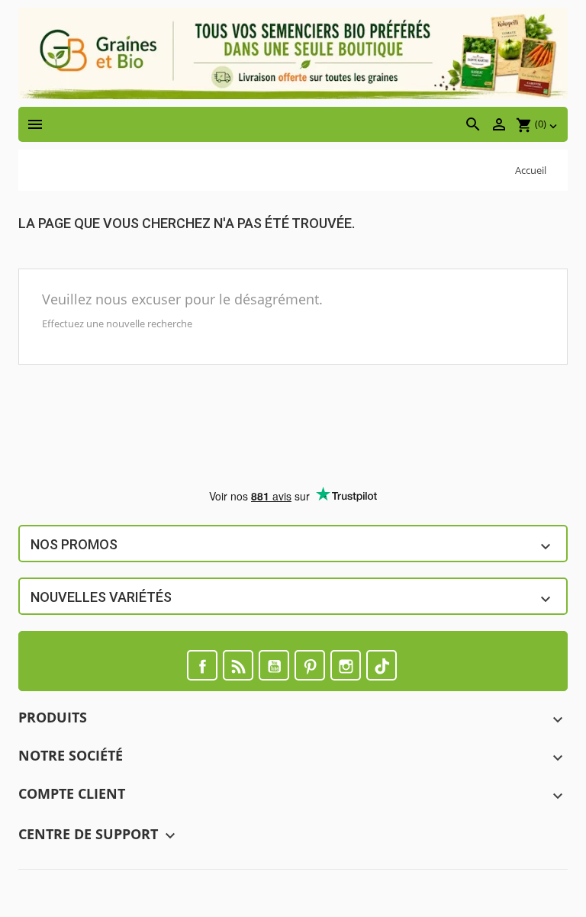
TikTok (381, 665)
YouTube (274, 665)
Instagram (345, 665)
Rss (238, 665)
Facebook (202, 665)
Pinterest (310, 665)
